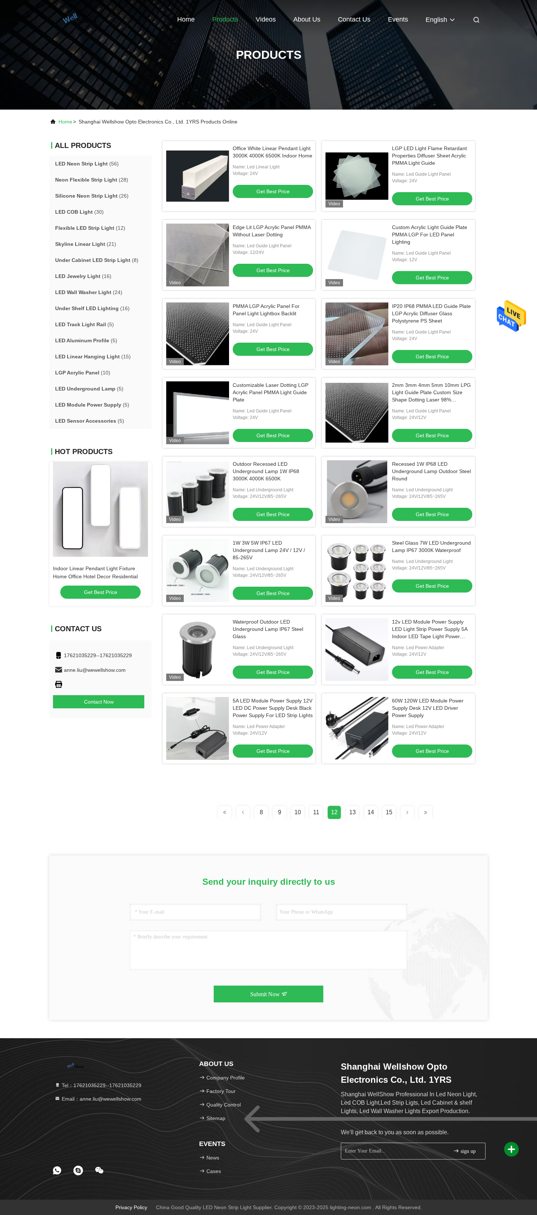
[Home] (79, 18)
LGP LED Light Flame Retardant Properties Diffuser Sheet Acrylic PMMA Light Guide (429, 155)
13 (352, 812)
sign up (467, 1151)
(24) (88, 292)
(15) (93, 356)
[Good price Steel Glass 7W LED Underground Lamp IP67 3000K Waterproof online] (356, 570)
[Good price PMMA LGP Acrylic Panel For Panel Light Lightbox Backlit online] (197, 333)
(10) (82, 373)
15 (389, 812)
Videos (266, 19)
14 (370, 812)
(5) (84, 324)
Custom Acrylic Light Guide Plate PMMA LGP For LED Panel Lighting (429, 234)
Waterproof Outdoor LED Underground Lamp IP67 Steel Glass (268, 629)
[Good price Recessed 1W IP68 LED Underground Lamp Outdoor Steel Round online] (356, 491)
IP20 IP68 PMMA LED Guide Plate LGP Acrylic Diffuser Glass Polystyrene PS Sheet (431, 313)
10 (297, 812)
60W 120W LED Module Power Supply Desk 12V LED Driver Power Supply (428, 708)
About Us (306, 19)
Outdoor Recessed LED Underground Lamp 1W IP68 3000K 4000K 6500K (266, 471)
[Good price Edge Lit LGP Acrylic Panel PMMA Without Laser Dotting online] (197, 255)
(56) (87, 164)
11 (316, 812)
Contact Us (354, 19)
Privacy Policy (131, 1207)
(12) (90, 228)
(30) (79, 212)
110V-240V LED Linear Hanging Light (96, 568)
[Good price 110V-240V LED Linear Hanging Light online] (100, 509)
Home (186, 19)
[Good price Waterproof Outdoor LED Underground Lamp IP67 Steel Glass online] (197, 649)
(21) (85, 244)
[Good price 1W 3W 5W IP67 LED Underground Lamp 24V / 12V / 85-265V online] (197, 570)
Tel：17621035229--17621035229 (100, 1085)
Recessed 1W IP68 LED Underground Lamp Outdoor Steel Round (431, 471)
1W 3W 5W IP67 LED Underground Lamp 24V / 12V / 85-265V (269, 550)
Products (225, 19)
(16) (83, 276)
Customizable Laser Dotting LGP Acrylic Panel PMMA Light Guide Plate (270, 392)
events (398, 19)
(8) (96, 260)
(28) (91, 180)
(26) (92, 196)
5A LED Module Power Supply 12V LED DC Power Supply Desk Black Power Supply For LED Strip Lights (273, 708)
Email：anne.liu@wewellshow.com (100, 1099)
